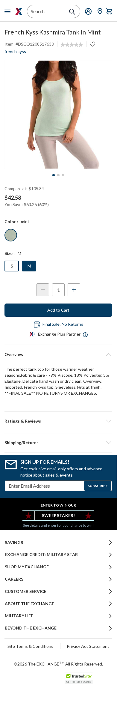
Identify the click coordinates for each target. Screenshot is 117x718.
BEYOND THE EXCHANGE (31, 628)
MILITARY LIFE (19, 615)
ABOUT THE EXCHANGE (29, 603)
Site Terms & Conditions (30, 646)
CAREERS (14, 579)
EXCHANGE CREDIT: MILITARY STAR (41, 554)
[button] (58, 421)
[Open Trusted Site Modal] (79, 678)
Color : (11, 221)
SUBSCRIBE (98, 485)
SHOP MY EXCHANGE (27, 566)
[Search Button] (72, 12)
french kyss (15, 51)
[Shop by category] (8, 11)
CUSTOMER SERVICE (25, 591)
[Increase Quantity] (74, 289)
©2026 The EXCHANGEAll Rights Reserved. (58, 663)
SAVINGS (14, 542)
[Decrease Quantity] (43, 289)
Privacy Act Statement (88, 646)
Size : (9, 253)
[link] (71, 45)
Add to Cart (58, 310)
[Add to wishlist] (92, 44)
